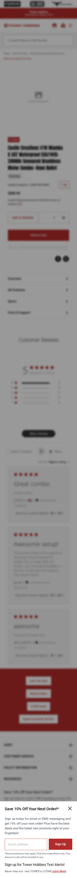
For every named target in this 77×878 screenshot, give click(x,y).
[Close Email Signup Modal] (70, 808)
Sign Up (60, 844)
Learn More (59, 871)
